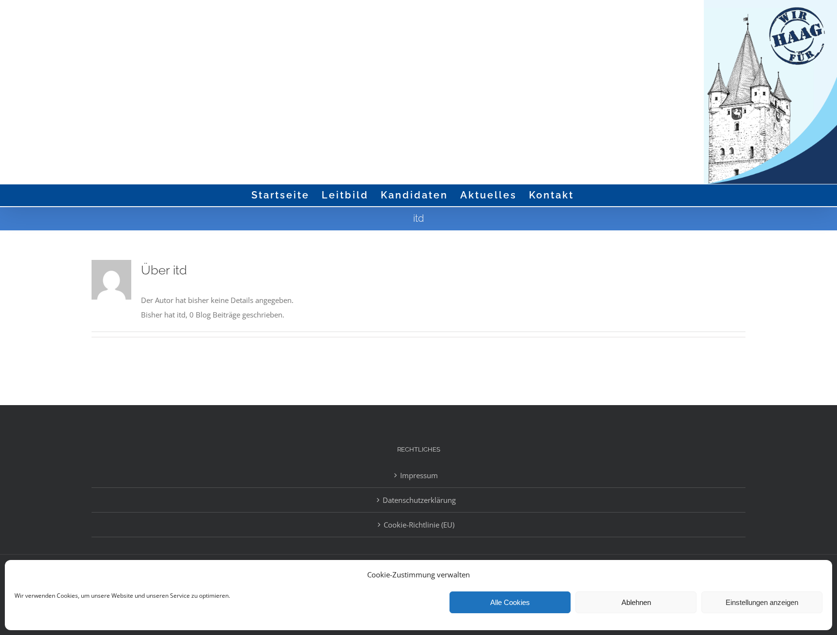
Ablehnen (636, 602)
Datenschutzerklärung (419, 500)
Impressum (419, 475)
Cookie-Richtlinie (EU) (419, 524)
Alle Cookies (510, 602)
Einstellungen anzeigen (762, 602)
